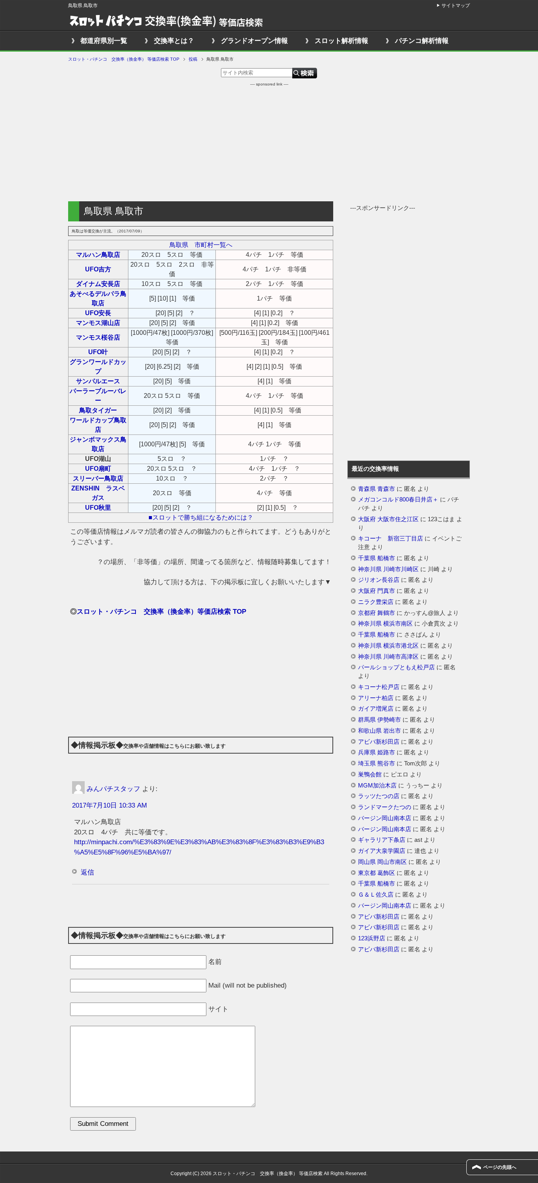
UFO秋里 (98, 507)
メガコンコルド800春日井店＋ (398, 499)
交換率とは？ (174, 41)
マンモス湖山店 (98, 322)
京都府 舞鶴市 (376, 613)
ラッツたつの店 (378, 796)
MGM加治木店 (377, 785)
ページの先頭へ (499, 1167)
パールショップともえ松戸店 (396, 667)
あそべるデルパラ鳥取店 (98, 298)
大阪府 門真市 (376, 591)
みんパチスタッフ (113, 788)
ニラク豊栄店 (375, 602)
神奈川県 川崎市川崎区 (388, 569)
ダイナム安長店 (98, 283)
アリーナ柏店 (375, 698)
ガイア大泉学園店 (381, 851)
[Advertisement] (269, 142)
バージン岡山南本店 (384, 818)
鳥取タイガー (98, 410)
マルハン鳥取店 (98, 254)
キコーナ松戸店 (378, 687)
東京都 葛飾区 (376, 873)
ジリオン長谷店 (378, 580)
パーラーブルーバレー (98, 396)
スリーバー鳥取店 (98, 478)
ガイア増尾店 (375, 709)
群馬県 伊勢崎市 (379, 720)
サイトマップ (456, 5)
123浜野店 (371, 938)
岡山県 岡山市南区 (382, 862)
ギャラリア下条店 (381, 840)
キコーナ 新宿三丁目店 (390, 538)
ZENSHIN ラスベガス (98, 493)
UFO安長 (98, 313)
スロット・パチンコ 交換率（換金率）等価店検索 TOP (161, 611)
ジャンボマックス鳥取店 (98, 444)
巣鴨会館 (370, 774)
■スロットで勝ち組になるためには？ (200, 517)
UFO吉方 (98, 269)
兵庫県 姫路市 (376, 752)
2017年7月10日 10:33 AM (109, 805)
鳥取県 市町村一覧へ (200, 244)
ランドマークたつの (384, 807)
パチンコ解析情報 (422, 41)
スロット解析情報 (341, 41)
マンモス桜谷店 (98, 337)
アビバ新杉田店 (378, 742)
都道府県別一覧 (103, 41)
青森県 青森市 (376, 489)
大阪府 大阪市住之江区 (388, 519)
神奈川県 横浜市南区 (385, 623)
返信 (87, 872)
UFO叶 (98, 352)
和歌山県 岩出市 (379, 731)
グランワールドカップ (98, 366)
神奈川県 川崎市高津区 (388, 657)
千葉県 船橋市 (376, 558)
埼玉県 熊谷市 (376, 763)
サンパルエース (98, 381)
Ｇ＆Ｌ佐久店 (375, 894)
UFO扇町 (98, 468)
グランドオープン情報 (254, 41)
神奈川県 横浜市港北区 (388, 646)
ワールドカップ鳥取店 (98, 425)
